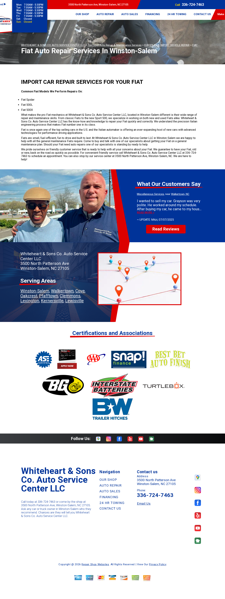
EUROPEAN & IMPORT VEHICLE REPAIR (166, 45)
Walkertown (62, 290)
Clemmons (70, 295)
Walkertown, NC (180, 194)
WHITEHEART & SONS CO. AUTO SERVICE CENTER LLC (53, 45)
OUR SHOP (82, 14)
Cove (80, 290)
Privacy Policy (157, 564)
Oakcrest (28, 295)
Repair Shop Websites (95, 564)
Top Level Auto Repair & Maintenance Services (115, 45)
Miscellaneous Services (150, 194)
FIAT (195, 45)
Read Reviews (165, 229)
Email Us (144, 503)
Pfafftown (48, 295)
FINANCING (152, 14)
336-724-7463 (193, 4)
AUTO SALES (129, 14)
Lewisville (74, 300)
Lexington (29, 300)
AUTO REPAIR (105, 14)
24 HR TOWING (176, 14)
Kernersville (52, 300)
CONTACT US (202, 14)
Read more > (145, 212)
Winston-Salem (34, 290)
